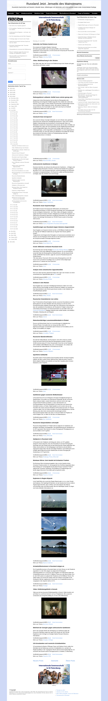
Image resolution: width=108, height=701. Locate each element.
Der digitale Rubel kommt (84, 22)
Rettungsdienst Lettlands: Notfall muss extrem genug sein (53, 97)
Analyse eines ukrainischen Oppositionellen (48, 269)
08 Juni (14, 214)
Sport (44, 391)
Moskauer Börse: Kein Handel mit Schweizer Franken (51, 460)
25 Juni (14, 122)
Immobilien (46, 333)
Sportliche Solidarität (40, 355)
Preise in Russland (51, 13)
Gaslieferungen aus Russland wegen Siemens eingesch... (20, 159)
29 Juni (14, 114)
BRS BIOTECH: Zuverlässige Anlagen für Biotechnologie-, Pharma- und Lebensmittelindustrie (87, 96)
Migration (50, 351)
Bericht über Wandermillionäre (60, 249)
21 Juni (14, 130)
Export (44, 223)
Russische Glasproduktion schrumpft (45, 422)
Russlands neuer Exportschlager (44, 205)
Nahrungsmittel (63, 223)
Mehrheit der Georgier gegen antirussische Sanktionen (51, 627)
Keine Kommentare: (57, 111)
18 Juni (14, 136)
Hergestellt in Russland (53, 223)
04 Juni (14, 222)
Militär (44, 93)
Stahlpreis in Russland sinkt (42, 439)
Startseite (11, 13)
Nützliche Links (39, 13)
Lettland (45, 113)
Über (17, 13)
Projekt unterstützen (82, 75)
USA (49, 656)
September (13, 104)
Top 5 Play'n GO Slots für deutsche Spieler (88, 82)
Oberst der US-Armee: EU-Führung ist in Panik (89, 34)
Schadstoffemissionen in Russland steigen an (48, 566)
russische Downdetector (39, 310)
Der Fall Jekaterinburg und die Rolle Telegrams (20, 36)
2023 (11, 94)
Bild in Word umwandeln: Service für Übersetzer (67, 693)
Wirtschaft (49, 435)
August (13, 106)
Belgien (45, 202)
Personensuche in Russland (62, 695)
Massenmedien (47, 160)
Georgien (45, 640)
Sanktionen (50, 202)
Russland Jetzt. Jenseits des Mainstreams (54, 3)
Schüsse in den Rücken (41, 282)
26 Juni (14, 120)
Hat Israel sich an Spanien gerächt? (17, 25)
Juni (12, 110)
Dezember (13, 98)
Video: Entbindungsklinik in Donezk (45, 589)
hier (55, 274)
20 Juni (14, 132)
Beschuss (45, 624)
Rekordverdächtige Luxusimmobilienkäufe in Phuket (51, 320)
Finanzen (45, 351)
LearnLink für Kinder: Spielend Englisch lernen (88, 102)
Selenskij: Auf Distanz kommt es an (45, 44)
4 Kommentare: (56, 91)
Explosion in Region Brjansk (42, 478)
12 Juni (14, 206)
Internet (45, 316)
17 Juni (14, 138)
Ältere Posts (70, 661)
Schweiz (50, 475)
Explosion (50, 562)
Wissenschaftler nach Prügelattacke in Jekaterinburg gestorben (18, 56)
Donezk (51, 624)
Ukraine (49, 93)
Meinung (45, 279)
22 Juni (14, 128)
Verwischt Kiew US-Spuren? (42, 117)
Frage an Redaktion (84, 13)
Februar (13, 237)
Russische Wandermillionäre (42, 336)
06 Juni (14, 218)
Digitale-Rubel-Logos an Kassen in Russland (88, 25)
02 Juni (14, 226)
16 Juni (14, 140)
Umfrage (50, 640)
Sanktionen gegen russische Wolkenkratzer (47, 395)
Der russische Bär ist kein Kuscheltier (87, 31)
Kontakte (94, 13)
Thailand (51, 333)
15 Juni (14, 142)
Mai (12, 231)
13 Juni (14, 204)
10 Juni (14, 210)
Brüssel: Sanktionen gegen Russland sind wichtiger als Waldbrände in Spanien (19, 52)
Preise (44, 435)
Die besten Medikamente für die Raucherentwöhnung (85, 85)
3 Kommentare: (56, 331)
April (12, 233)
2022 (11, 96)
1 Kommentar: (56, 158)
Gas (51, 243)
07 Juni (14, 216)
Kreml (44, 266)
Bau (44, 419)
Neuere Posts (38, 661)
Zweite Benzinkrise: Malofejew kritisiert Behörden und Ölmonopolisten (87, 37)
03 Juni (14, 224)
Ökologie (45, 585)
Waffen (50, 57)
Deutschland (46, 243)
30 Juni (14, 112)
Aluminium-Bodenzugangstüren (85, 80)
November (13, 100)
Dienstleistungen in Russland (84, 93)
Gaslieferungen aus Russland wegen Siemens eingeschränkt (53, 227)
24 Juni (14, 124)
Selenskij (45, 57)
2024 (11, 92)
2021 (11, 241)
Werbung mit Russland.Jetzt (84, 114)
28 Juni (14, 116)
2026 (11, 88)
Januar (12, 239)
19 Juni (14, 134)
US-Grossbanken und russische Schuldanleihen (49, 643)
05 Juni (14, 220)
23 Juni (14, 126)
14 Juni (14, 144)
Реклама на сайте (60, 690)
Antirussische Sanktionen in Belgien (45, 164)
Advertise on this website (62, 691)
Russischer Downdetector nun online (45, 299)
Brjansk (45, 562)
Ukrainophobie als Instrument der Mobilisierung (20, 49)
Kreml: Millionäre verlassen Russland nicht (47, 246)
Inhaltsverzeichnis (26, 13)
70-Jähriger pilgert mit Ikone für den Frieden (19, 38)
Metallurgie (46, 456)
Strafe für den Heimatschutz (84, 44)
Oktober (13, 102)
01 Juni (14, 228)
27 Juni (14, 118)
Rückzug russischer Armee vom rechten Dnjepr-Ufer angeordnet (87, 48)
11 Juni (14, 208)
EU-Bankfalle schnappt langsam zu (86, 19)
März (12, 235)
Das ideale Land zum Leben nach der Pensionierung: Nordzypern (86, 110)
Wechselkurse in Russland (68, 13)
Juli (12, 108)
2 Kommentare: (56, 55)
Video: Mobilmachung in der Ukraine (45, 60)
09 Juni (14, 212)
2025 (11, 90)
